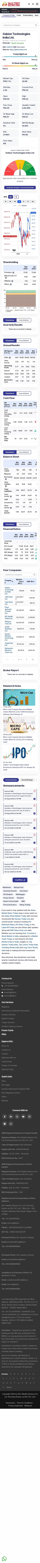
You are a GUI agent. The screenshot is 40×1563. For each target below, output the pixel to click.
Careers (5, 1054)
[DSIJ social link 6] (4, 1123)
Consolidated (24, 320)
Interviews (24, 891)
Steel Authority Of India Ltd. (8, 610)
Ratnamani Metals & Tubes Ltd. (9, 650)
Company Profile (9, 15)
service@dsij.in (10, 996)
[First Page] (7, 659)
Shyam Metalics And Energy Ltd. (9, 637)
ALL (33, 201)
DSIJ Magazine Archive (11, 1093)
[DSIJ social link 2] (10, 1116)
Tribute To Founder (9, 1065)
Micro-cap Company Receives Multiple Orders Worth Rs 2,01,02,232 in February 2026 (18, 739)
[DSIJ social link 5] (29, 1116)
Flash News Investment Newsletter (16, 1011)
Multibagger (20, 894)
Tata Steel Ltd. (8, 603)
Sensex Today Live (22, 919)
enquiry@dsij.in (10, 992)
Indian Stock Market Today (15, 916)
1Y (19, 201)
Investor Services (8, 1015)
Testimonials (7, 1062)
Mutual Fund (18, 887)
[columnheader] (19, 581)
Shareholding (28, 15)
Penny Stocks (8, 898)
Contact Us (6, 1050)
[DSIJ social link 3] (17, 1116)
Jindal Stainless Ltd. (8, 629)
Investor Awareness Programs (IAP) (16, 1089)
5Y (28, 201)
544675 (9, 47)
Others (9, 1387)
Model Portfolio (8, 1018)
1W (10, 201)
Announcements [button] (11, 780)
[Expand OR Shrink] (10, 357)
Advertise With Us (9, 1058)
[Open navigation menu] (37, 4)
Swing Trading (25, 905)
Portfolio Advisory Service (12, 1026)
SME (23, 901)
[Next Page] (27, 659)
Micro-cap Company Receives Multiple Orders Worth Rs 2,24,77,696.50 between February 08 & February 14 (18, 711)
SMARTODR (6, 1323)
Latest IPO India (8, 927)
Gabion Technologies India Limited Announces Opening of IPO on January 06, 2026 (19, 767)
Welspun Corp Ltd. (8, 623)
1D (5, 201)
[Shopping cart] (33, 4)
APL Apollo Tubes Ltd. (9, 617)
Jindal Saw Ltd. (9, 644)
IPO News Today (22, 925)
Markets (5, 1101)
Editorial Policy (7, 1069)
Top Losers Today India (28, 945)
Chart (19, 15)
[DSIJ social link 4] (23, 1116)
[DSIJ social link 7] (10, 1123)
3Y (23, 201)
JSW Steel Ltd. (8, 598)
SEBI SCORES (26, 1320)
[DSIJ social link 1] (4, 1116)
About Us (5, 1046)
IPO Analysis (8, 894)
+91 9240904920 (11, 986)
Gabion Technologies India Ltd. (9, 591)
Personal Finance (10, 905)
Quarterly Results (10, 891)
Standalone (10, 320)
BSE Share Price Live (18, 930)
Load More (19, 880)
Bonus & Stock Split (10, 901)
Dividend (20, 898)
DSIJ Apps (6, 1085)
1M (15, 201)
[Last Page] (33, 659)
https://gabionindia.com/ (18, 49)
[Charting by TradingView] (14, 250)
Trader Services (8, 1022)
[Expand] (13, 273)
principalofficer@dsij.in (16, 1242)
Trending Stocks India (10, 947)
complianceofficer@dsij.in (17, 1280)
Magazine (5, 1007)
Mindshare (7, 887)
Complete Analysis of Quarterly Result (20, 187)
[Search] (29, 4)
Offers (4, 1097)
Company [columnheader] (8, 581)
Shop (4, 1081)
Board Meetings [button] (27, 780)
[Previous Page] (13, 659)
